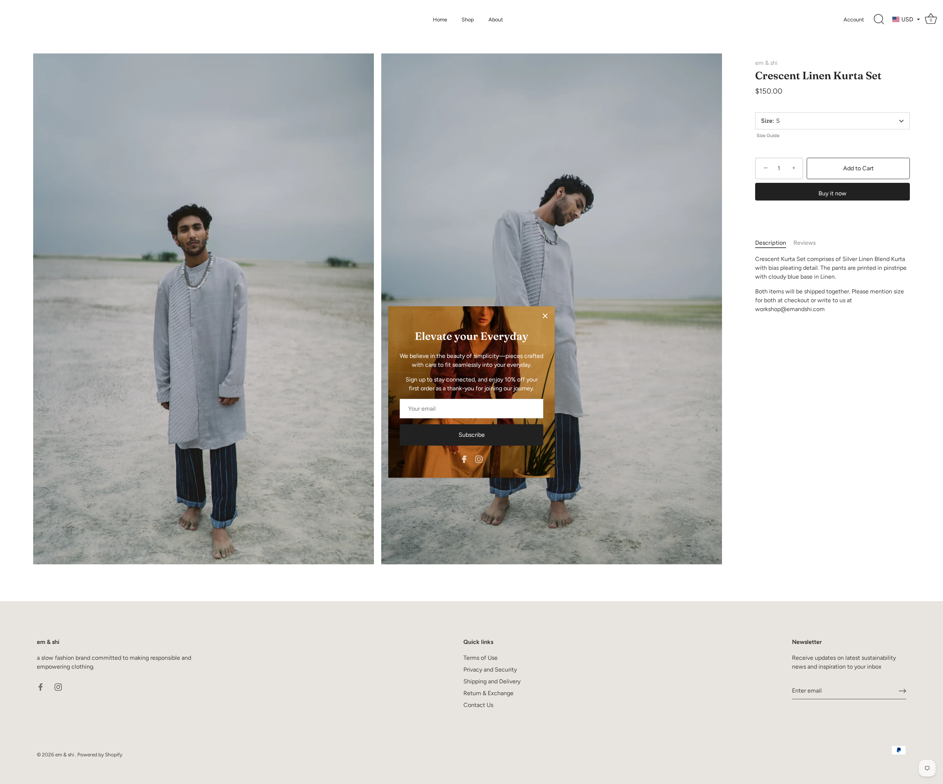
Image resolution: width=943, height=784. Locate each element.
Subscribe (472, 434)
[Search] (879, 19)
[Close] (545, 316)
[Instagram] (479, 458)
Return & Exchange (488, 693)
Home (440, 19)
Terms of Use (480, 657)
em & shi (766, 62)
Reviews (804, 242)
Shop (468, 19)
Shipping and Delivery (491, 681)
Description (770, 242)
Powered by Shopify (99, 754)
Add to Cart (858, 168)
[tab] (774, 242)
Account (854, 19)
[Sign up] (902, 690)
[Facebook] (464, 458)
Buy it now (832, 193)
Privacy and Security (490, 669)
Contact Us (478, 704)
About (495, 19)
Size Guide (768, 135)
